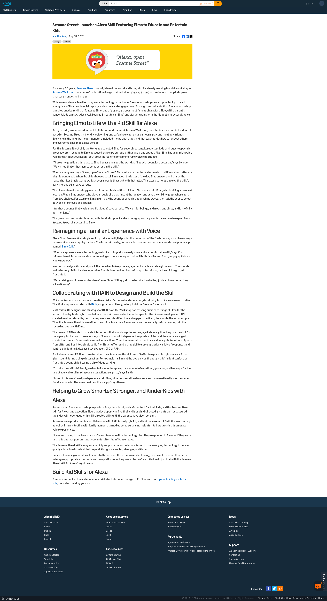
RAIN (94, 304)
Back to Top (163, 502)
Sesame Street (85, 88)
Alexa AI (76, 10)
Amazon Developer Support (242, 550)
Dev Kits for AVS (113, 567)
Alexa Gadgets (174, 526)
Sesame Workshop (63, 92)
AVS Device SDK (113, 559)
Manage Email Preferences (242, 563)
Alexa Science (236, 535)
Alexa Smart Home (176, 522)
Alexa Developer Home (312, 598)
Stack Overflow (51, 567)
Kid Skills (67, 41)
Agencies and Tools (53, 571)
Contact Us (234, 554)
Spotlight (57, 41)
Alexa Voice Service (115, 522)
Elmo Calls (68, 246)
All (103, 3)
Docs (270, 598)
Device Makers (30, 10)
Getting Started (51, 554)
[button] (11, 598)
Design (47, 530)
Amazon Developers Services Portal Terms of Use (191, 550)
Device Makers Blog (238, 526)
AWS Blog (233, 530)
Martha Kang (59, 36)
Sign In (309, 3)
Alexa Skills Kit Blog (238, 522)
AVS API (109, 563)
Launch (47, 539)
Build (46, 535)
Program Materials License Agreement (186, 546)
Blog (154, 10)
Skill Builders (9, 10)
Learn (47, 526)
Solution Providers (55, 10)
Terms (261, 598)
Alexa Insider (170, 10)
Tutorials (48, 559)
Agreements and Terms (179, 542)
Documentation (51, 563)
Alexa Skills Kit (51, 522)
